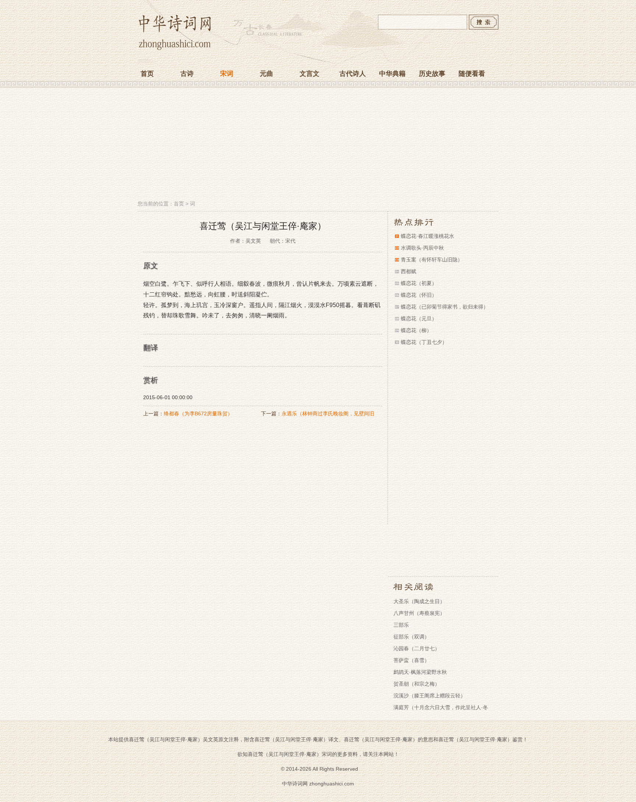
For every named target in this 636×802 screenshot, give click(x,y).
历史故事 (432, 73)
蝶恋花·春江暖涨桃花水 (427, 236)
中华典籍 (392, 73)
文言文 (309, 73)
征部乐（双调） (411, 637)
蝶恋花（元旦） (419, 318)
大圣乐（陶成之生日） (419, 601)
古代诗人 (352, 73)
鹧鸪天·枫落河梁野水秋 (420, 672)
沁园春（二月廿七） (416, 648)
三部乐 (401, 625)
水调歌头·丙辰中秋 (422, 248)
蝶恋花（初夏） (419, 283)
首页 (147, 73)
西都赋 (408, 271)
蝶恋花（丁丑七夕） (424, 342)
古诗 (187, 73)
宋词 (226, 73)
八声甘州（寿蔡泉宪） (419, 613)
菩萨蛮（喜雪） (411, 660)
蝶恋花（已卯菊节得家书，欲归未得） (444, 307)
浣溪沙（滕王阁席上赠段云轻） (429, 696)
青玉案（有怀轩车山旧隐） (432, 260)
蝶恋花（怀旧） (419, 295)
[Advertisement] (318, 144)
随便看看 (472, 73)
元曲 (266, 73)
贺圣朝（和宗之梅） (416, 684)
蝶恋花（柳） (416, 330)
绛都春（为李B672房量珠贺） (198, 413)
